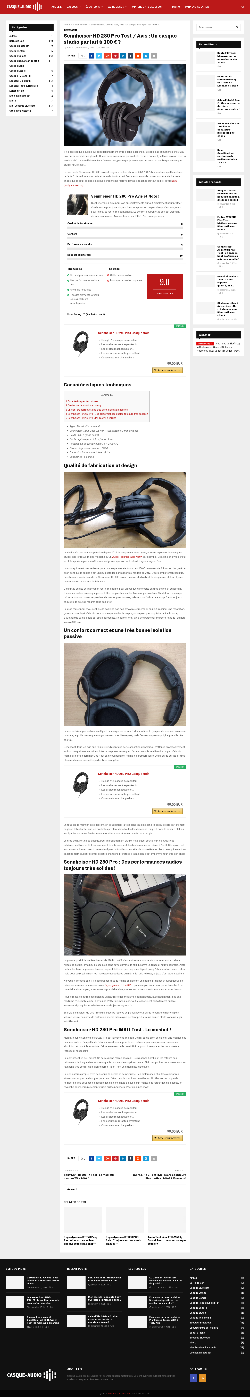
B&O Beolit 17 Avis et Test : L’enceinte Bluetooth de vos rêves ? (43, 1280)
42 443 (175, 1287)
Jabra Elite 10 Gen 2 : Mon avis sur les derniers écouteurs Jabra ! (103, 1319)
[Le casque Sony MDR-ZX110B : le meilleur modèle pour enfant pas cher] (15, 1302)
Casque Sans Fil (18, 65)
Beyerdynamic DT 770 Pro (119, 985)
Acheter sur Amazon (169, 370)
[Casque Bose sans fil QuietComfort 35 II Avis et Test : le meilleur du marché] (15, 1322)
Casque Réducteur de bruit (24, 61)
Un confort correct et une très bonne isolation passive (97, 409)
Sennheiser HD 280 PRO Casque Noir (123, 333)
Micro (176, 6)
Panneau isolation (197, 6)
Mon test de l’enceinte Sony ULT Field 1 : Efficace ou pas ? (227, 81)
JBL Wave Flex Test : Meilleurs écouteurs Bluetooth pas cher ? (229, 129)
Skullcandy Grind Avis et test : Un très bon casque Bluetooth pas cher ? (227, 309)
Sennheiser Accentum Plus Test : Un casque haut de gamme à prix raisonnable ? (228, 253)
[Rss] (202, 1378)
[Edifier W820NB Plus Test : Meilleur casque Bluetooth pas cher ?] (205, 222)
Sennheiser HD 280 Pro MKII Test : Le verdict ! (91, 418)
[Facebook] (193, 1378)
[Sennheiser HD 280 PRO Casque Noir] (81, 344)
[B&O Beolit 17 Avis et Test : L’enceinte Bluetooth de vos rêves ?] (15, 1282)
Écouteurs (93, 6)
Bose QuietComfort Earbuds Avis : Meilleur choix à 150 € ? (227, 156)
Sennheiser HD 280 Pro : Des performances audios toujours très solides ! (107, 413)
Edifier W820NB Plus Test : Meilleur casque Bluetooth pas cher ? (227, 223)
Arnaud (69, 47)
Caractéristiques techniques (82, 401)
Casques (72, 6)
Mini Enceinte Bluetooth (148, 6)
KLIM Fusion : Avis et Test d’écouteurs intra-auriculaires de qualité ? (165, 1280)
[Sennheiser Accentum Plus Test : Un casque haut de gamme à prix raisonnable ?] (205, 251)
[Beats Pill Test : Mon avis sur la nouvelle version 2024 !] (205, 58)
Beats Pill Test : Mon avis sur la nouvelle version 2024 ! (227, 58)
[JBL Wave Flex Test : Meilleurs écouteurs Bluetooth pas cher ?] (205, 128)
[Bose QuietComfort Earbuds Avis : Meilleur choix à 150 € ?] (205, 155)
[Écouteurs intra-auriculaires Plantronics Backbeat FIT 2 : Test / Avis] (137, 1322)
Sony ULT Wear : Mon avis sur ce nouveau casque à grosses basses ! (228, 195)
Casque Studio (71, 30)
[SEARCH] (237, 27)
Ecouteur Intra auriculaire (23, 85)
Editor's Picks (16, 90)
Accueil (57, 6)
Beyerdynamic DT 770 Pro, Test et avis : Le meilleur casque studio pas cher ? (80, 1240)
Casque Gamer (17, 56)
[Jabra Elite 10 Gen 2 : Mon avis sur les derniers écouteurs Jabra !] (205, 105)
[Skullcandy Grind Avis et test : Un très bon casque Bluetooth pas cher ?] (205, 308)
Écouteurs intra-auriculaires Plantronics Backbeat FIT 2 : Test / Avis (164, 1320)
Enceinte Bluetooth (19, 95)
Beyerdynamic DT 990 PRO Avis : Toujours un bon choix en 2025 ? (123, 1240)
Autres (13, 36)
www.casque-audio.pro (119, 1393)
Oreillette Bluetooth (20, 110)
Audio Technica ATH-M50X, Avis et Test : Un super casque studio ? (167, 1240)
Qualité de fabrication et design (84, 405)
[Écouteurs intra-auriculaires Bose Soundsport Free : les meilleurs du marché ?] (137, 1302)
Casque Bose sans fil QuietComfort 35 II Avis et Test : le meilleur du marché (43, 1320)
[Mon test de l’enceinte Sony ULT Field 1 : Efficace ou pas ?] (205, 81)
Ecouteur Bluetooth (20, 80)
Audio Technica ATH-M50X (127, 556)
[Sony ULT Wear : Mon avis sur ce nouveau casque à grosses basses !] (205, 195)
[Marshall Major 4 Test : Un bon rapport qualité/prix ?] (205, 281)
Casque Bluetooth (19, 46)
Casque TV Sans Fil (20, 76)
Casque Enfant (17, 51)
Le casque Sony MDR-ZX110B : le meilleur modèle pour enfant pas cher (43, 1300)
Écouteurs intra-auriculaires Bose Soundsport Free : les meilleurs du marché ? (164, 1300)
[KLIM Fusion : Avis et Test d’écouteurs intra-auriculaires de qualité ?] (137, 1282)
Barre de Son (116, 6)
